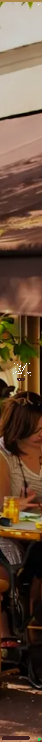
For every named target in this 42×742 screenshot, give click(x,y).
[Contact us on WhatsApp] (39, 739)
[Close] (28, 738)
